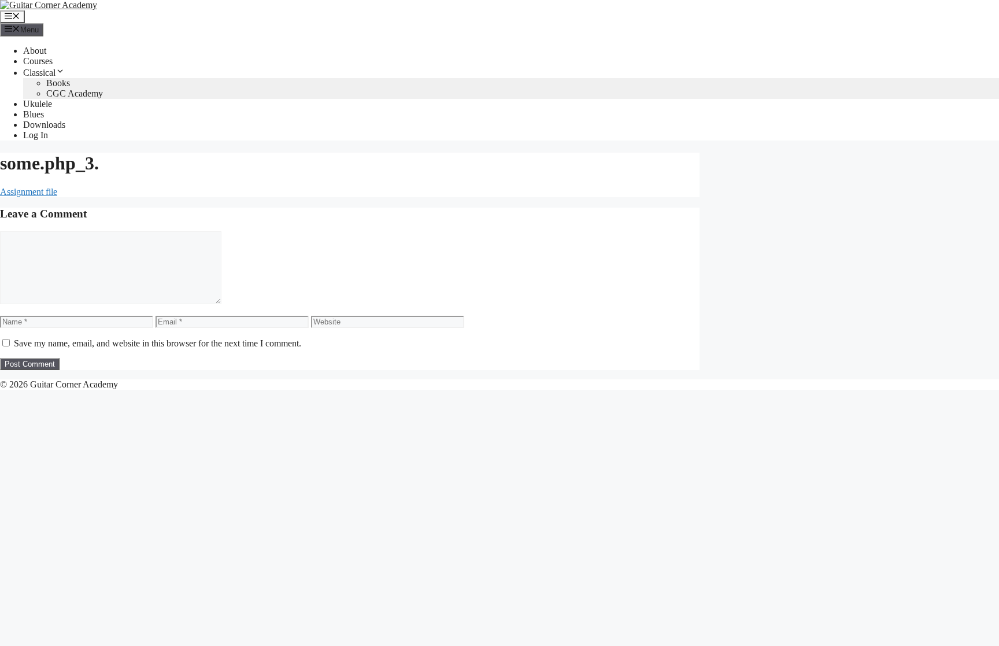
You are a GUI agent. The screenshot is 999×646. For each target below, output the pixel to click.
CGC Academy (74, 93)
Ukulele (37, 104)
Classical (39, 72)
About (34, 51)
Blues (33, 114)
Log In (35, 135)
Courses (38, 61)
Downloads (44, 125)
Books (58, 83)
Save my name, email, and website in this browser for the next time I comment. (157, 343)
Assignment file (28, 192)
